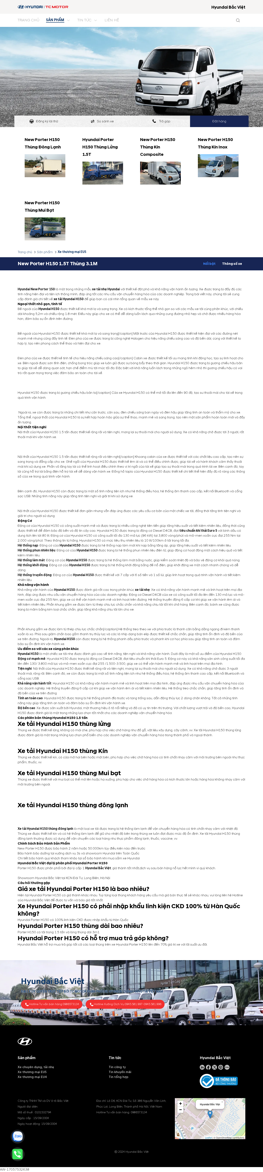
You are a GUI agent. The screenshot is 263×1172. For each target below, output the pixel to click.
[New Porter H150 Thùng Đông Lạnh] (45, 166)
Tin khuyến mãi (120, 1072)
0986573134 (71, 1004)
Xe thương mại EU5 (72, 252)
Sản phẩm (45, 252)
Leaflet (208, 1137)
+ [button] (180, 1103)
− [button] (180, 1109)
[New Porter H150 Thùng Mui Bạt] (45, 229)
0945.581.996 (152, 1004)
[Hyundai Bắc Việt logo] (43, 7)
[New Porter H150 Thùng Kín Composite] (160, 173)
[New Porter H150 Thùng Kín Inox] (218, 166)
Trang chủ (25, 252)
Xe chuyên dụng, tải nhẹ (36, 1067)
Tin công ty (117, 1067)
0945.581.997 (133, 1004)
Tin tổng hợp (118, 1077)
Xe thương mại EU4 (32, 1077)
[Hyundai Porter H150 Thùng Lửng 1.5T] (102, 173)
